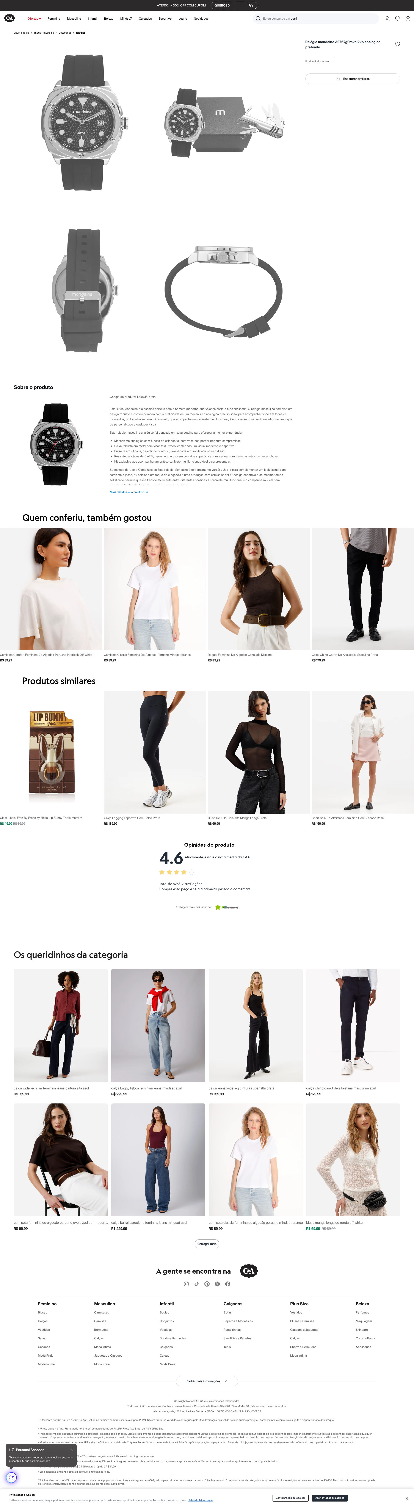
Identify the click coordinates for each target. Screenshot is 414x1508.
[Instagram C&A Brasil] (186, 1284)
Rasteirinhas (232, 1329)
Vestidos (44, 1329)
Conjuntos (167, 1321)
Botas (228, 1312)
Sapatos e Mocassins (238, 1321)
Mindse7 (126, 18)
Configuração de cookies (291, 1498)
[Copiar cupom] (251, 5)
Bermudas (101, 1329)
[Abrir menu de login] (387, 18)
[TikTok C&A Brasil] (196, 1284)
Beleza (108, 18)
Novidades (201, 18)
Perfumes (362, 1312)
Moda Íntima (46, 1364)
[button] (316, 18)
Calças (42, 1321)
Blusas (42, 1312)
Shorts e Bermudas (173, 1338)
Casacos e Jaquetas (304, 1329)
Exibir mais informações (203, 1381)
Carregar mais (207, 1244)
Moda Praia (45, 1355)
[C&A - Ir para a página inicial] (9, 18)
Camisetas (101, 1312)
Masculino (74, 18)
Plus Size (299, 1303)
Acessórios (363, 1347)
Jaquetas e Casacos (108, 1355)
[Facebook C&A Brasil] (227, 1284)
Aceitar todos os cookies (329, 1498)
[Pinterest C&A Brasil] (207, 1284)
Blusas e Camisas (302, 1321)
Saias (41, 1338)
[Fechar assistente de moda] (71, 1450)
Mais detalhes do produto (129, 492)
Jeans (183, 18)
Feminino (54, 18)
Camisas (100, 1321)
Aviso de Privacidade (200, 1500)
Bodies (164, 1312)
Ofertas (33, 18)
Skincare (362, 1329)
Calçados (145, 18)
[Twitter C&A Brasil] (217, 1284)
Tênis (227, 1347)
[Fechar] (407, 1498)
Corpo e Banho (366, 1338)
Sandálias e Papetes (237, 1338)
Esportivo (165, 18)
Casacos (44, 1347)
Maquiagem (364, 1321)
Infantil (92, 18)
